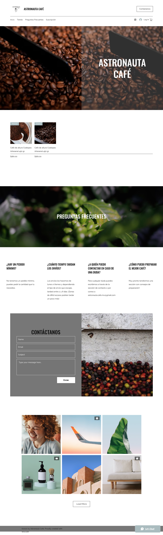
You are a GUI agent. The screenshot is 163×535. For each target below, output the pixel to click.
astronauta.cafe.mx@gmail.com (102, 295)
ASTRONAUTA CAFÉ (34, 9)
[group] (81, 140)
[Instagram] (135, 19)
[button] (151, 19)
